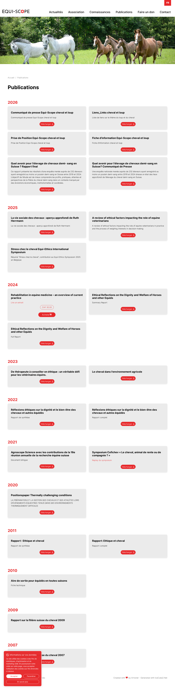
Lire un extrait (17, 302)
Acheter (46, 314)
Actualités (56, 12)
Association (76, 12)
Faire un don (146, 12)
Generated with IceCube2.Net (154, 678)
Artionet (135, 678)
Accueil (11, 77)
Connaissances (100, 12)
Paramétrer (31, 676)
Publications (124, 12)
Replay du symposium (102, 460)
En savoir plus (22, 682)
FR (167, 2)
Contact (165, 12)
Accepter (14, 676)
